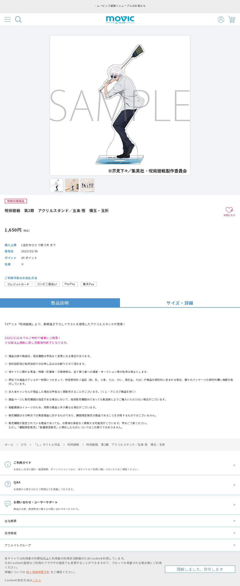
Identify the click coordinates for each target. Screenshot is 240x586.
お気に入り (229, 215)
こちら (36, 580)
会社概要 (10, 521)
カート (231, 19)
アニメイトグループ (18, 545)
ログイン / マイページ (221, 19)
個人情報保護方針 (37, 572)
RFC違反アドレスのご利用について (183, 5)
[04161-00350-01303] (56, 185)
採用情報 (10, 533)
